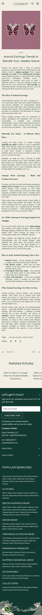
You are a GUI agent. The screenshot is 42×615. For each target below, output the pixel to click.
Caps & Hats (11, 576)
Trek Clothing (29, 479)
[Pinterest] (15, 341)
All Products (30, 481)
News (21, 52)
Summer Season (21, 564)
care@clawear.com (10, 443)
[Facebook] (11, 341)
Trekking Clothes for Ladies (11, 515)
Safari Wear (20, 479)
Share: (4, 341)
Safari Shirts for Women (19, 510)
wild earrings (28, 337)
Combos (5, 590)
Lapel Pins (35, 576)
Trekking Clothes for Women (28, 512)
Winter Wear (34, 495)
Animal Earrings (23, 578)
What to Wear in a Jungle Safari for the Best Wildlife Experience (15, 376)
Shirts (4, 479)
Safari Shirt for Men (22, 526)
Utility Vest (22, 481)
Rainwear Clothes (8, 481)
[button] (37, 3)
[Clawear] (21, 3)
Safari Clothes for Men (9, 507)
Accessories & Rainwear (23, 576)
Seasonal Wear (32, 564)
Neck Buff (18, 543)
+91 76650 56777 (9, 440)
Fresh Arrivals (6, 476)
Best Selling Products (30, 476)
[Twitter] (20, 341)
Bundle (11, 590)
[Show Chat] (7, 609)
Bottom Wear (13, 495)
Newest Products (17, 476)
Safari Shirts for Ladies (15, 529)
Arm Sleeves (26, 543)
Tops (14, 479)
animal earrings (15, 337)
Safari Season (15, 566)
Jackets (32, 493)
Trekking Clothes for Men (10, 512)
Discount (5, 484)
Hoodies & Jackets (23, 493)
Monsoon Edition (7, 552)
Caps (16, 481)
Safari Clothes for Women (26, 507)
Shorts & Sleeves (24, 495)
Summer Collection (8, 564)
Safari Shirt (11, 526)
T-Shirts (9, 479)
